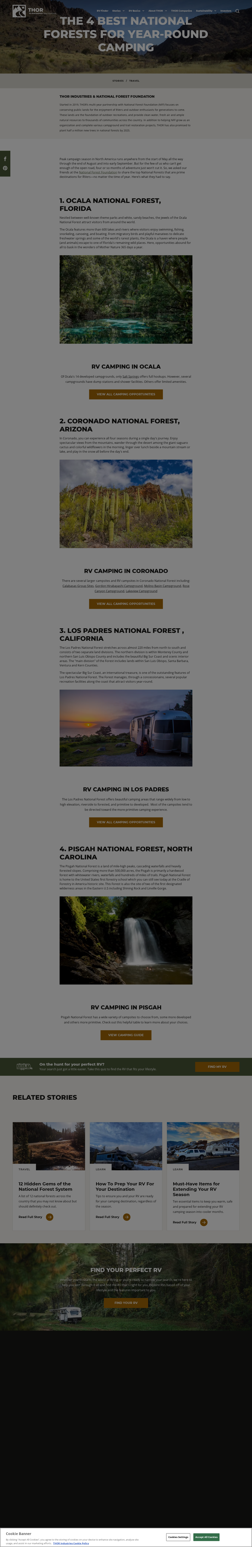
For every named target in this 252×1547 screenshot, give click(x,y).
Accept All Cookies (206, 1537)
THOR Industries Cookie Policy (71, 1543)
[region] (126, 1537)
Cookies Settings (178, 1537)
